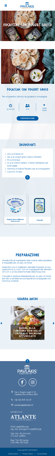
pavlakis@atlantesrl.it (24, 405)
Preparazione (27, 118)
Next (54, 323)
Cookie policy (13, 454)
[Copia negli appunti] (27, 177)
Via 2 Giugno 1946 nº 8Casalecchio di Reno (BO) (26, 393)
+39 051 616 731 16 (23, 400)
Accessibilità (42, 454)
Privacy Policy (28, 454)
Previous (1, 323)
